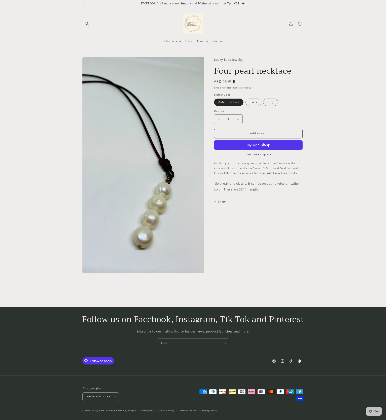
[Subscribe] (224, 343)
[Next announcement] (302, 4)
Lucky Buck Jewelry (103, 411)
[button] (86, 23)
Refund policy (147, 410)
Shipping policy (208, 410)
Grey (270, 102)
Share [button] (222, 201)
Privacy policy (167, 410)
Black (253, 102)
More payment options (258, 154)
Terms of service (188, 410)
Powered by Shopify (125, 411)
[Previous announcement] (83, 4)
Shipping (219, 87)
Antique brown (228, 102)
